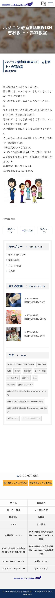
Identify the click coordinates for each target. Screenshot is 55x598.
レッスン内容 (12, 378)
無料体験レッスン (25, 385)
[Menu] (50, 3)
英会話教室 (13, 260)
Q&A (35, 378)
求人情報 (11, 385)
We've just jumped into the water (20, 364)
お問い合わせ (12, 418)
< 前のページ (10, 230)
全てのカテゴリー (17, 254)
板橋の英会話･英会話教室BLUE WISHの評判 (25, 401)
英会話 (17, 371)
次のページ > (44, 230)
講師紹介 (25, 378)
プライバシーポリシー (31, 418)
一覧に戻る (27, 230)
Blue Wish (42, 364)
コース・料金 (40, 371)
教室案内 (27, 371)
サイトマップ (41, 568)
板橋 (9, 371)
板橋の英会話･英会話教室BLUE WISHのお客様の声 (27, 410)
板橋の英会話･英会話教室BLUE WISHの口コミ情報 (27, 393)
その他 (11, 271)
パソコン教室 (9, 219)
